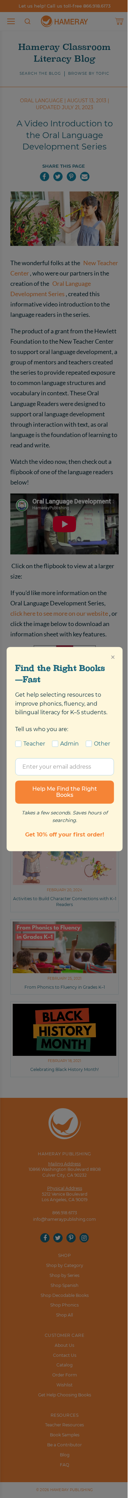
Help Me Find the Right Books (64, 792)
